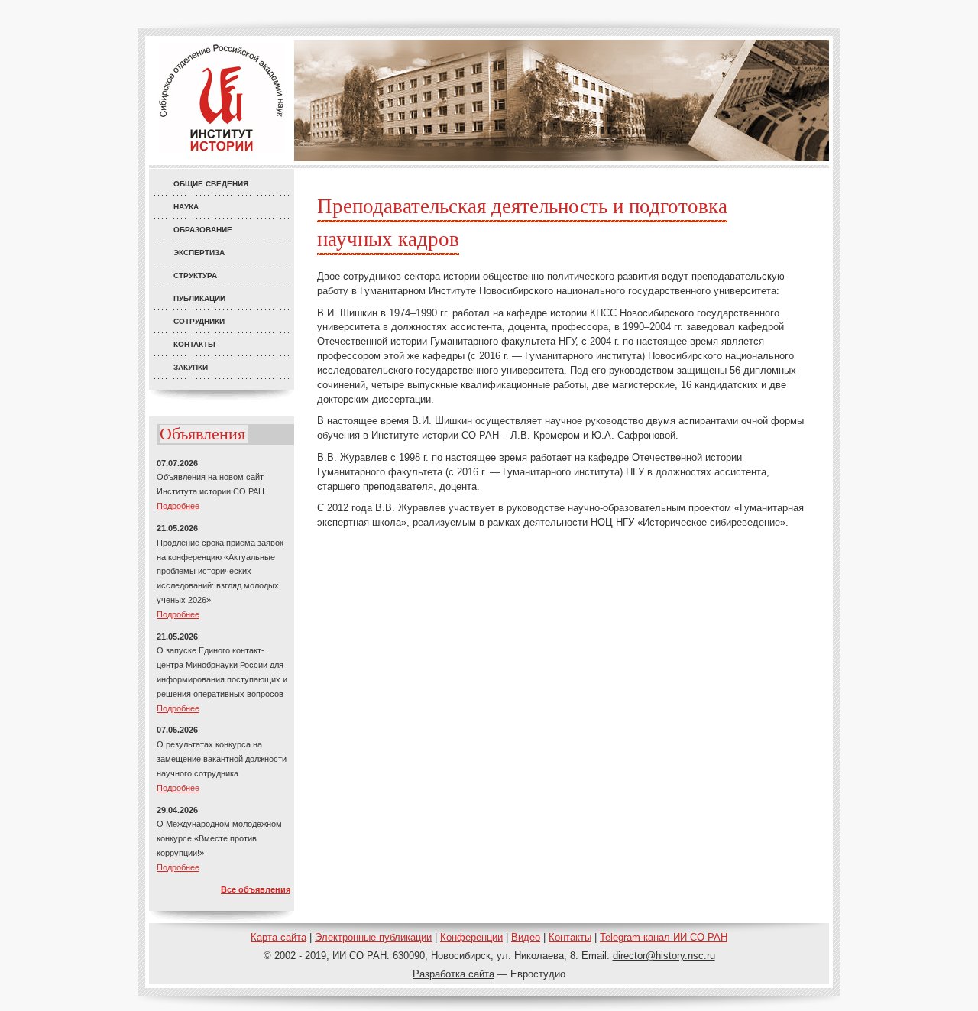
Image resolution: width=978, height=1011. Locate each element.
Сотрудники (199, 321)
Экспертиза (199, 252)
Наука (186, 207)
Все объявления (255, 889)
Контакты (194, 344)
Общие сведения (210, 184)
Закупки (190, 367)
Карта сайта (278, 937)
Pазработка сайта (453, 974)
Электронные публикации (373, 937)
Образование (202, 229)
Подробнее (178, 505)
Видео (525, 937)
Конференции (471, 937)
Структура (195, 275)
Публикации (199, 298)
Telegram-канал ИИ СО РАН (663, 937)
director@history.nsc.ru (664, 955)
